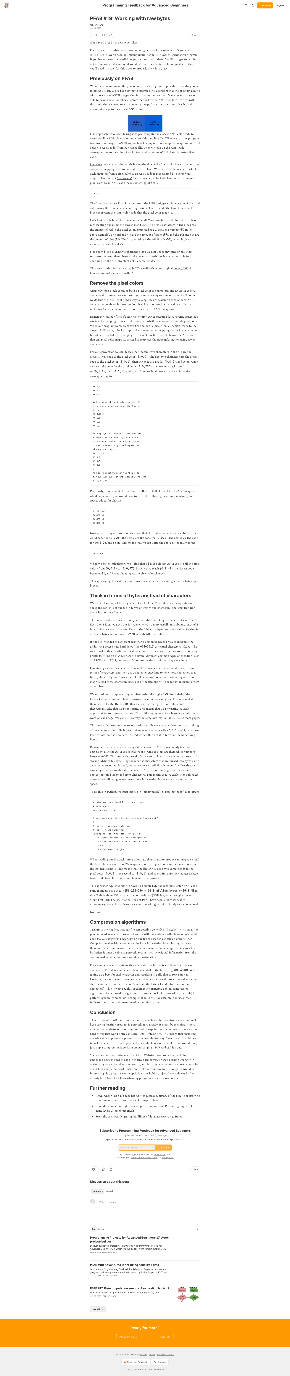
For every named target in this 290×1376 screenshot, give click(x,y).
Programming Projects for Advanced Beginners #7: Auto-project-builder (129, 1239)
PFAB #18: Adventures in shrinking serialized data (124, 1265)
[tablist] (103, 1191)
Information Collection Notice (144, 1157)
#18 (105, 55)
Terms (152, 1354)
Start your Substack (137, 1362)
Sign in (281, 5)
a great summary (156, 1096)
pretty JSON (181, 268)
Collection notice (165, 1354)
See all (96, 1309)
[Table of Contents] (3, 688)
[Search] (246, 5)
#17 (99, 55)
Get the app (160, 1362)
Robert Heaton (97, 25)
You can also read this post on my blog (114, 42)
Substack (130, 1369)
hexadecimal (124, 178)
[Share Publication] (253, 5)
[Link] (85, 78)
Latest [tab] (101, 1229)
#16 (93, 55)
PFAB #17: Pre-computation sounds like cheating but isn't (129, 1288)
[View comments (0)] (104, 35)
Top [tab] (93, 1229)
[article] (145, 1247)
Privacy (143, 1354)
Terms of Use (159, 1154)
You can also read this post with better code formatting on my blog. (125, 1292)
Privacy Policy (168, 1157)
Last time (96, 164)
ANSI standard (167, 100)
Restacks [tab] (110, 1191)
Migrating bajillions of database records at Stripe (151, 1116)
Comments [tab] (97, 1191)
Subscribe (265, 5)
